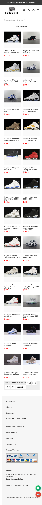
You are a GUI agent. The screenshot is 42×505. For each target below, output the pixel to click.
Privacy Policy (11, 432)
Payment (9, 438)
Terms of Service (12, 450)
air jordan (12, 20)
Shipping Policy (11, 444)
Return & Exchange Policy (15, 426)
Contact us (10, 413)
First (29, 383)
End (12, 387)
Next (8, 387)
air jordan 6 (20, 20)
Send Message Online (14, 479)
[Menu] (38, 10)
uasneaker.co (21, 497)
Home (6, 20)
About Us (9, 407)
